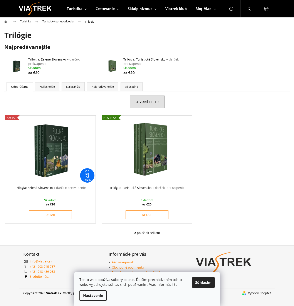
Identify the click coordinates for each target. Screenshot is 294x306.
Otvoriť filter (147, 102)
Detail (50, 215)
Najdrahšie (73, 87)
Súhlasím (203, 282)
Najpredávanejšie (102, 87)
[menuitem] (76, 8)
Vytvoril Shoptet (259, 293)
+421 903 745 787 (42, 266)
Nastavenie (93, 295)
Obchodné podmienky (128, 267)
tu (176, 284)
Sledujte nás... (40, 276)
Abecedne (131, 87)
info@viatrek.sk (41, 261)
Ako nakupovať (122, 262)
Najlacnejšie (47, 87)
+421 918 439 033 (42, 271)
